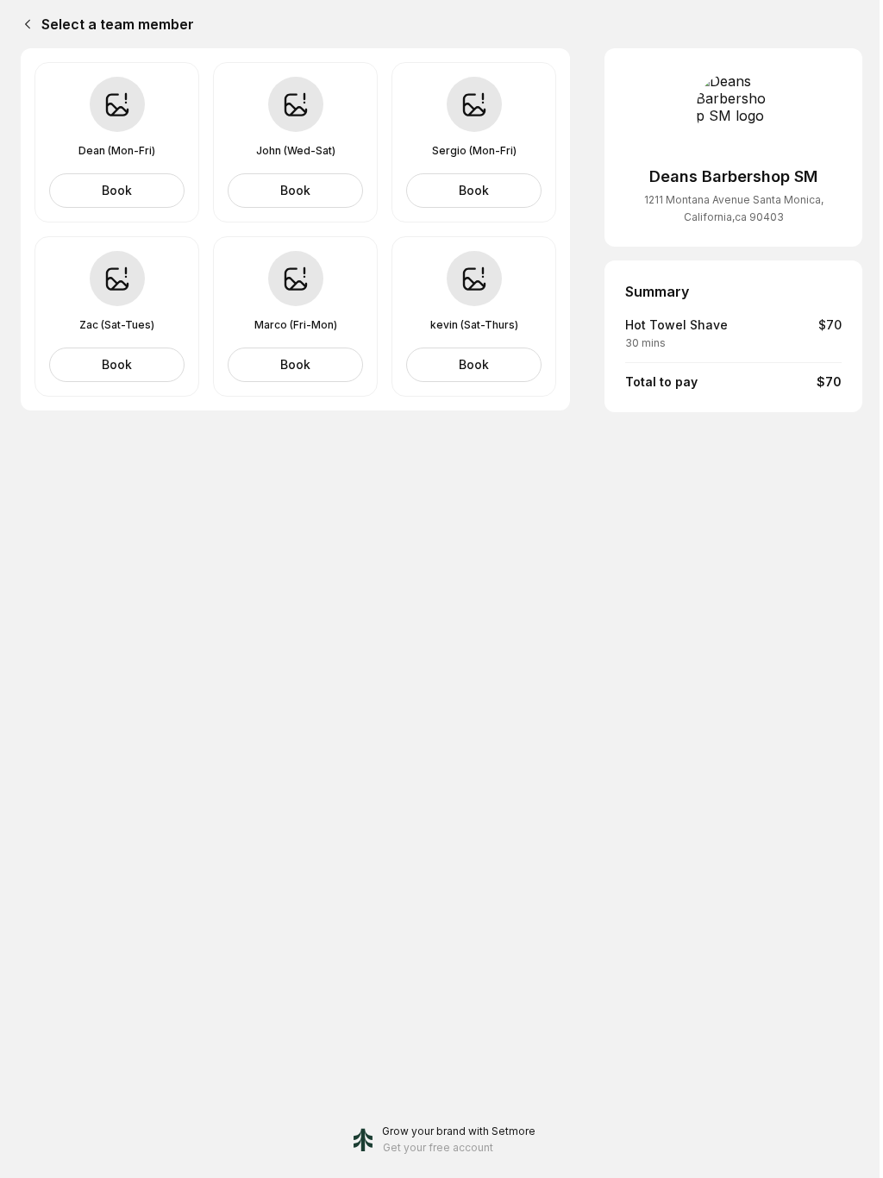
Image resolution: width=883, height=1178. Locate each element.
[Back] (24, 24)
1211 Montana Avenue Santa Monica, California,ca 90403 (734, 208)
